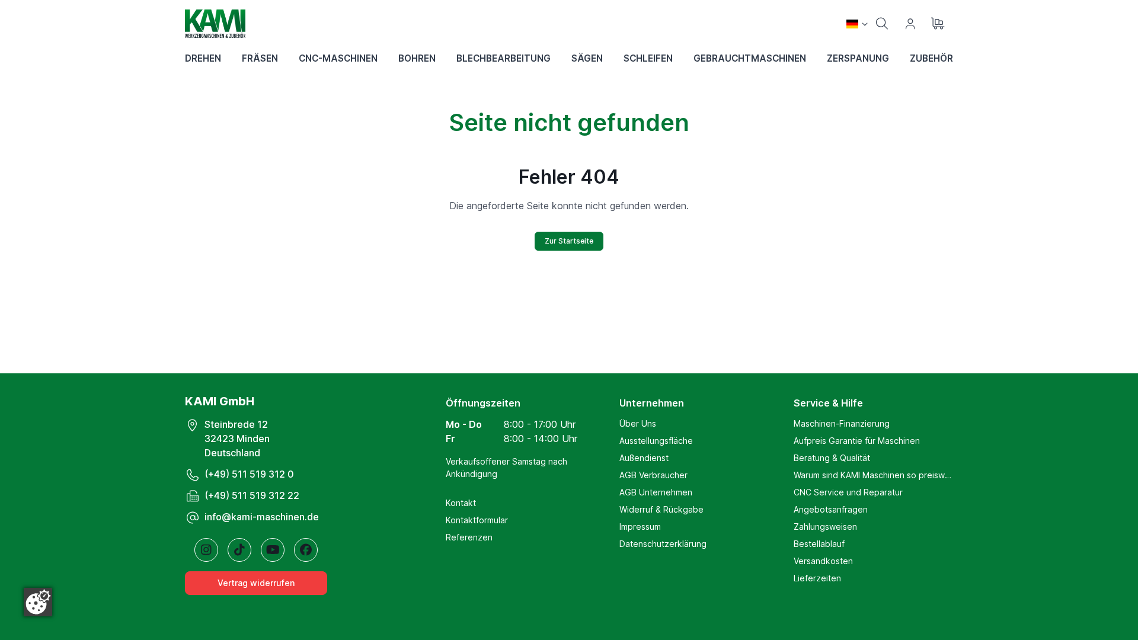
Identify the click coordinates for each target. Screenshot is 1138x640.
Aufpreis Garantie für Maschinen (857, 441)
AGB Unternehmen (655, 492)
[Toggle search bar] (882, 23)
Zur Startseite (569, 240)
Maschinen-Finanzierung (842, 423)
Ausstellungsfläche (656, 441)
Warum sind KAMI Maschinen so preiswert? (873, 475)
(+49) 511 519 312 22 (251, 495)
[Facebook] (306, 550)
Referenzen (469, 537)
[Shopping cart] (939, 23)
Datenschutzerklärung (663, 544)
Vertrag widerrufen (256, 583)
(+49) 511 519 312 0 (249, 474)
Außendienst (644, 458)
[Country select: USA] (857, 23)
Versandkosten (823, 561)
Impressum (640, 526)
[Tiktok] (239, 550)
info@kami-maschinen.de (261, 517)
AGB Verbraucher (653, 475)
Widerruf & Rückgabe (661, 509)
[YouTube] (272, 550)
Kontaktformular (477, 520)
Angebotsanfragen (831, 509)
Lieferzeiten (817, 578)
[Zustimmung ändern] (38, 602)
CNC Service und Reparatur (848, 492)
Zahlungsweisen (825, 526)
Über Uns (637, 423)
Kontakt (461, 503)
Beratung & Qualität (832, 458)
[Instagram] (206, 550)
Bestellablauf (819, 544)
